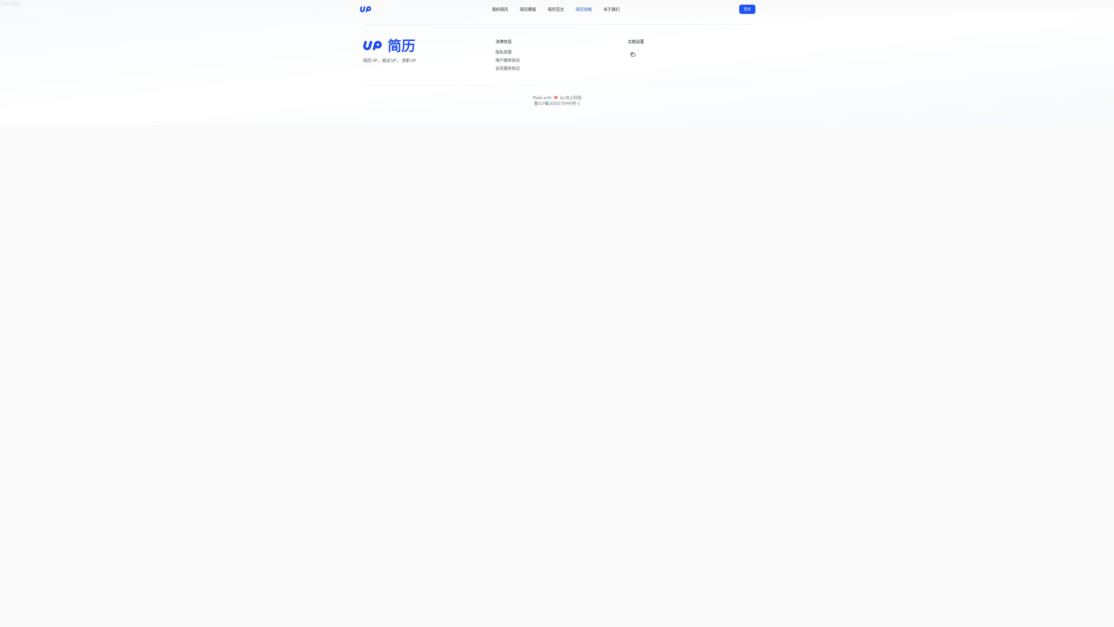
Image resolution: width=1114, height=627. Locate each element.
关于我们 (611, 9)
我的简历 (500, 9)
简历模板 (528, 9)
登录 (747, 9)
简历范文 (556, 9)
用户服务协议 (507, 60)
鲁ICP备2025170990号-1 (557, 103)
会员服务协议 (507, 68)
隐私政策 (503, 52)
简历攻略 (584, 9)
